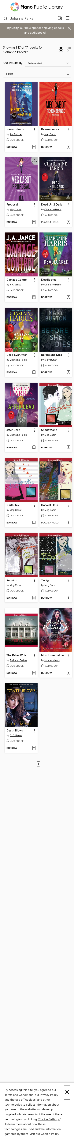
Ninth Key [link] (12, 505)
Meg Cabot (50, 134)
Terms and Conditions (19, 1095)
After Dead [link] (13, 430)
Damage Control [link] (17, 280)
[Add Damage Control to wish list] (33, 297)
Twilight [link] (46, 580)
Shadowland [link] (49, 430)
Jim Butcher (16, 134)
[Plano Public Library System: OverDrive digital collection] (37, 7)
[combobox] (29, 18)
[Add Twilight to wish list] (68, 598)
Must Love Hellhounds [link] (54, 655)
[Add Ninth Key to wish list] (33, 522)
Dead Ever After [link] (16, 355)
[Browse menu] (67, 18)
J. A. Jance (15, 284)
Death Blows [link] (14, 730)
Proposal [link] (12, 204)
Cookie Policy (50, 1134)
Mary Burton (50, 359)
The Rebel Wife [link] (16, 655)
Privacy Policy (49, 1095)
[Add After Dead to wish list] (33, 447)
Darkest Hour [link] (49, 505)
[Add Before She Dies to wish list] (68, 372)
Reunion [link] (11, 580)
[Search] (5, 18)
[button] (61, 50)
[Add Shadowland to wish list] (68, 447)
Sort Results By (12, 63)
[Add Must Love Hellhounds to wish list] (68, 673)
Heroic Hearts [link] (15, 129)
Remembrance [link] (50, 129)
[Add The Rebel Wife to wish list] (33, 673)
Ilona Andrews (52, 660)
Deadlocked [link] (49, 280)
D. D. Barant (16, 735)
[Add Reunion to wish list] (33, 598)
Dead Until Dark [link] (51, 204)
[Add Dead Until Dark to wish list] (68, 222)
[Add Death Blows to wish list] (33, 748)
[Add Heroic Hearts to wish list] (33, 147)
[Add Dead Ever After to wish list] (33, 372)
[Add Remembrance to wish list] (68, 147)
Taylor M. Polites (18, 660)
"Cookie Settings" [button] (49, 1119)
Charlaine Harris (52, 209)
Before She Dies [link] (51, 355)
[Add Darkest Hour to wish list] (68, 522)
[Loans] (59, 19)
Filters (9, 74)
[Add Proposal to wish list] (33, 222)
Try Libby (12, 28)
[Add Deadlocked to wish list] (68, 297)
